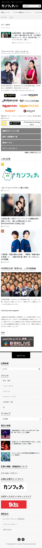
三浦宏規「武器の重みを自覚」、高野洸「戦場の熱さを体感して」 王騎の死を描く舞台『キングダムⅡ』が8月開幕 (20, 256)
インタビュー (28, 42)
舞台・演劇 (6, 381)
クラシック (6, 391)
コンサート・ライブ (9, 397)
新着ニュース (5, 12)
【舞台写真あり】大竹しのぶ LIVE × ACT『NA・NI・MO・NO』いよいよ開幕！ (25, 431)
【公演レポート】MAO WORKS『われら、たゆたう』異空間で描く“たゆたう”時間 (26, 443)
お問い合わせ (7, 530)
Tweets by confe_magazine (10, 311)
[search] (39, 6)
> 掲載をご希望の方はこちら (32, 152)
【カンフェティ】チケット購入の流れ (15, 188)
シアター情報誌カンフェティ (22, 12)
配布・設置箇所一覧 (10, 137)
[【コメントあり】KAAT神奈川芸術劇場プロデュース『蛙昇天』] (5, 456)
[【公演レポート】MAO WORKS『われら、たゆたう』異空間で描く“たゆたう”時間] (5, 445)
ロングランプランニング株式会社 (13, 519)
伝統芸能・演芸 (8, 402)
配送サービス (7, 142)
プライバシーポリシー (10, 524)
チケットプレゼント (10, 148)
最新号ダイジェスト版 (11, 131)
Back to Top (21, 356)
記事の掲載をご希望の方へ (9, 473)
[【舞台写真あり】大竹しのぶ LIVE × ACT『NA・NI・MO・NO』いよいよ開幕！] (5, 434)
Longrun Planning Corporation (26, 544)
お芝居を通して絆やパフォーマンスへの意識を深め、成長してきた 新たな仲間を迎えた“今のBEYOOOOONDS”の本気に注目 (20, 221)
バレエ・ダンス (8, 386)
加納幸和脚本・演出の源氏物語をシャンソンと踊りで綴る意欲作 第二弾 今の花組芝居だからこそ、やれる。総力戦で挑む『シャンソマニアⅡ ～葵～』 (26, 36)
